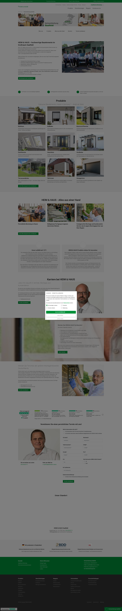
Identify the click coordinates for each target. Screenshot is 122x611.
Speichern (60, 318)
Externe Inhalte (51, 308)
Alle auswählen (60, 312)
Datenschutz (67, 302)
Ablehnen (60, 315)
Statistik (65, 305)
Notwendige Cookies (52, 305)
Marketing (65, 308)
